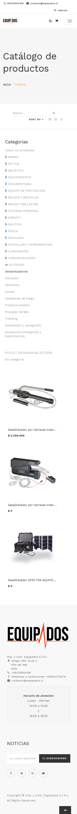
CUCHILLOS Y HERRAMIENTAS (30, 244)
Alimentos (12, 285)
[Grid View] (49, 119)
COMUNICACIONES (22, 258)
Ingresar (62, 10)
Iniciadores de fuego (19, 298)
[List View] (61, 119)
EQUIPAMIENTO (19, 177)
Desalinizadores (16, 271)
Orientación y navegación (23, 325)
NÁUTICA (15, 224)
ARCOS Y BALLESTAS (23, 204)
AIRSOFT (14, 217)
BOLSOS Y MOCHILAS (23, 197)
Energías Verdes (17, 312)
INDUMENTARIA (19, 184)
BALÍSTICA (15, 170)
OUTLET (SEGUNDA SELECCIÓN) (28, 353)
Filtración (11, 278)
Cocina (9, 292)
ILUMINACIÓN (18, 251)
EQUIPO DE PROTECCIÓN (26, 191)
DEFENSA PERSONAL (23, 211)
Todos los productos (19, 150)
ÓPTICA (13, 164)
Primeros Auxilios (17, 305)
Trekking (11, 318)
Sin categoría (14, 359)
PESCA (13, 231)
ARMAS (13, 157)
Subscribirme (56, 758)
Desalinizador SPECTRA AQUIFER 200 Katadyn (41, 580)
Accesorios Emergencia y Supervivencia (23, 334)
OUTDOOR (16, 265)
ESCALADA (16, 238)
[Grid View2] (55, 119)
